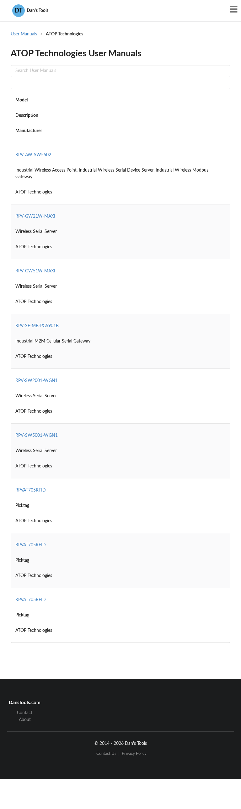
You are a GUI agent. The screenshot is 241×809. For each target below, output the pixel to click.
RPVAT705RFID (30, 490)
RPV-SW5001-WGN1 (36, 435)
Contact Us (106, 754)
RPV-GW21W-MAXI (35, 216)
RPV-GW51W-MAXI (35, 271)
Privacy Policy (134, 754)
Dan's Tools (31, 11)
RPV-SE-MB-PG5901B (37, 326)
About (25, 720)
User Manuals (24, 34)
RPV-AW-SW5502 (33, 155)
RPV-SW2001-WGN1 (36, 381)
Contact (24, 713)
